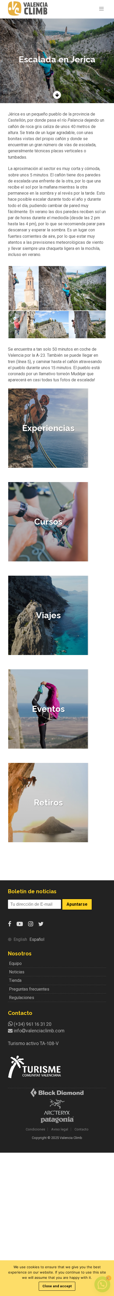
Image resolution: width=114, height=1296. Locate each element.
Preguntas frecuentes (29, 989)
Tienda (15, 980)
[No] (107, 1278)
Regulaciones (21, 997)
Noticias (16, 971)
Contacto (81, 1129)
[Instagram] (30, 924)
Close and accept (57, 1286)
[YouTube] (19, 924)
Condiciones (35, 1129)
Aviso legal (59, 1129)
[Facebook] (9, 924)
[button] (23, 288)
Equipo (15, 963)
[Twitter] (40, 924)
